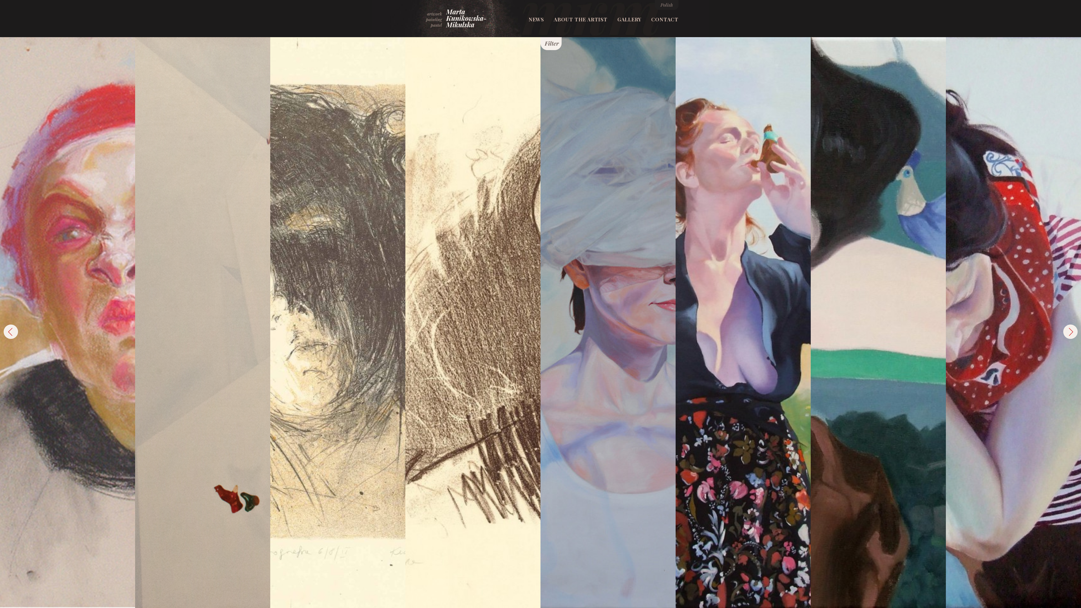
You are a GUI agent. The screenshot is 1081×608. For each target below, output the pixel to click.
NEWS (536, 19)
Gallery (629, 19)
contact (664, 19)
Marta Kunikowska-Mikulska (466, 18)
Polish (666, 5)
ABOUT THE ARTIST (580, 19)
